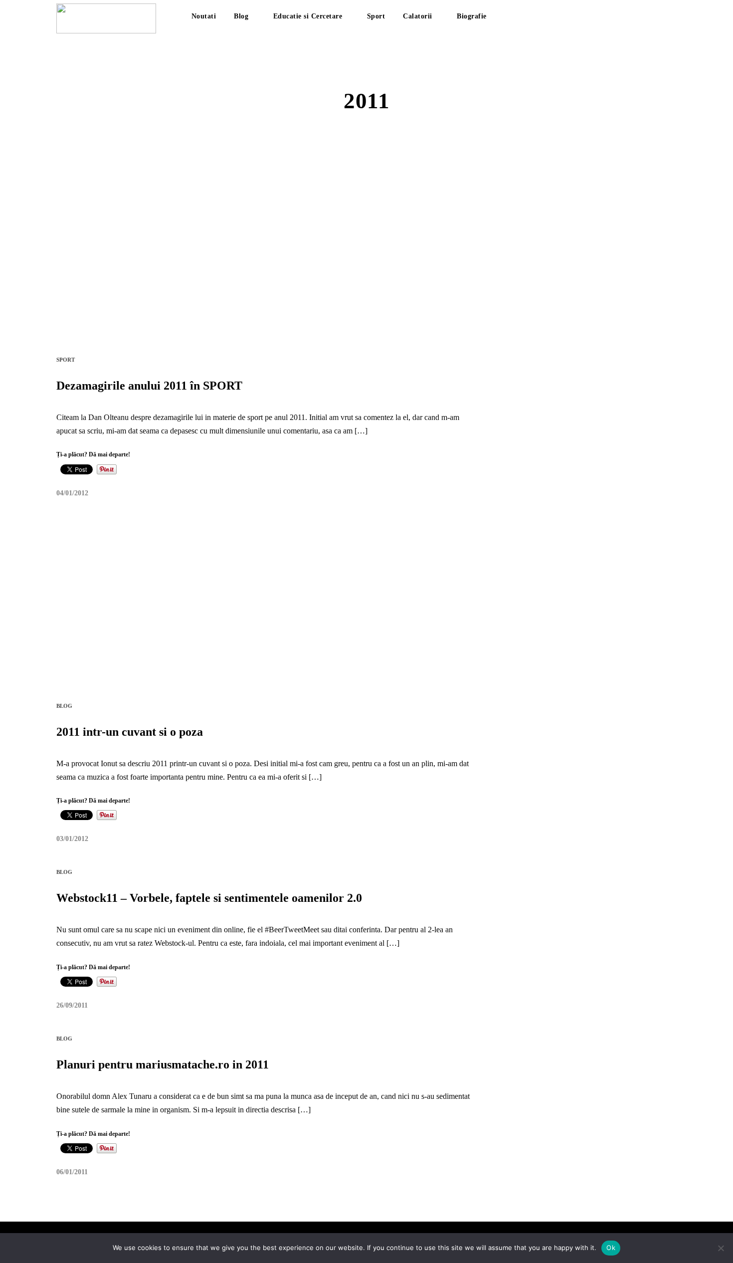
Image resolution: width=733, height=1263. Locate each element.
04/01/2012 (72, 493)
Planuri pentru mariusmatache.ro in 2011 (162, 1064)
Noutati (203, 16)
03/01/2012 (72, 838)
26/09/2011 (72, 1005)
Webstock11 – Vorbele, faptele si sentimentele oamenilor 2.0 (209, 897)
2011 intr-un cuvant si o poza (129, 731)
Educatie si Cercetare (308, 16)
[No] (721, 1248)
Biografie (472, 16)
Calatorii (417, 16)
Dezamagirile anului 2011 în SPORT (149, 385)
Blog (241, 16)
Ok (610, 1248)
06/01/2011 (72, 1172)
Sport (376, 16)
